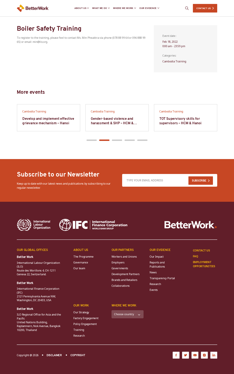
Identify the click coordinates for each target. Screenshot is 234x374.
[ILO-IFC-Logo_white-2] (34, 225)
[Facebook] (176, 355)
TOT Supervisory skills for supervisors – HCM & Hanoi (180, 121)
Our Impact (157, 256)
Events (154, 290)
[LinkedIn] (213, 355)
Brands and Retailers (125, 280)
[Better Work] (190, 225)
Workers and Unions (124, 256)
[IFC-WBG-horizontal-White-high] (93, 225)
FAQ (195, 256)
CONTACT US (203, 8)
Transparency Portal (162, 278)
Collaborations (121, 286)
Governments (120, 268)
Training (78, 330)
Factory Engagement (85, 318)
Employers (118, 262)
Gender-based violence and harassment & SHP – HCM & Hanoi (112, 123)
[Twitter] (185, 355)
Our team (79, 268)
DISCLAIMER (54, 355)
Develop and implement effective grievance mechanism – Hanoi (48, 121)
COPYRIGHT (77, 355)
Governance (80, 262)
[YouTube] (195, 355)
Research (155, 284)
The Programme (83, 256)
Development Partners (126, 274)
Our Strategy (81, 312)
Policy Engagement (85, 324)
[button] (92, 140)
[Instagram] (204, 355)
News (153, 272)
